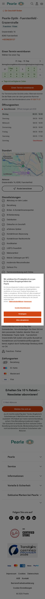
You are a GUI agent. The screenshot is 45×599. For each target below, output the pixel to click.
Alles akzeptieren (22, 320)
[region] (22, 299)
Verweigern (22, 314)
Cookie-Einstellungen (22, 308)
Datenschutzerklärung (16, 301)
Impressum (28, 301)
